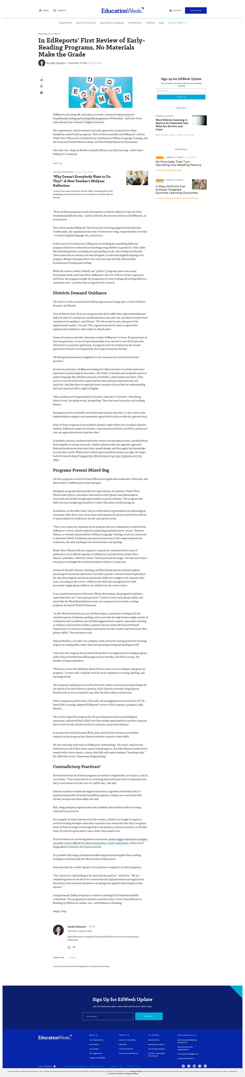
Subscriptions (153, 1040)
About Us (93, 1035)
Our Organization (96, 1040)
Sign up (149, 1016)
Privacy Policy (133, 1066)
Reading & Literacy (49, 34)
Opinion (150, 23)
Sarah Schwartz (57, 63)
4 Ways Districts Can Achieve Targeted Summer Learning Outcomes (177, 189)
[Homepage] (122, 10)
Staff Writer (72, 931)
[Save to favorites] (41, 86)
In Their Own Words (83, 172)
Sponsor (160, 182)
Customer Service (126, 1049)
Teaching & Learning (112, 23)
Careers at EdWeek (97, 1058)
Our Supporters (95, 1053)
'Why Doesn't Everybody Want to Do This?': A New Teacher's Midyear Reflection (82, 181)
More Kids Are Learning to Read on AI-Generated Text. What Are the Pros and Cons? (172, 124)
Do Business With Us (186, 1035)
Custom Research (185, 1058)
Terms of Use (116, 1066)
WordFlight (177, 170)
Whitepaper (191, 157)
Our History (94, 1044)
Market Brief (176, 23)
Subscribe (196, 10)
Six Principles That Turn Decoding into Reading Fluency (178, 163)
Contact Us (124, 1035)
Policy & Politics (86, 23)
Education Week (85, 931)
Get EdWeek (153, 1035)
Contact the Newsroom (128, 1053)
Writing (72, 957)
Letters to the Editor (127, 1040)
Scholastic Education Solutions (185, 198)
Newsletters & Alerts (156, 1044)
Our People (94, 1049)
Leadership (65, 23)
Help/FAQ (123, 1044)
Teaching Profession (63, 172)
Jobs (161, 23)
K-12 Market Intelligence (187, 1054)
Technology (135, 23)
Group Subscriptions (156, 1049)
